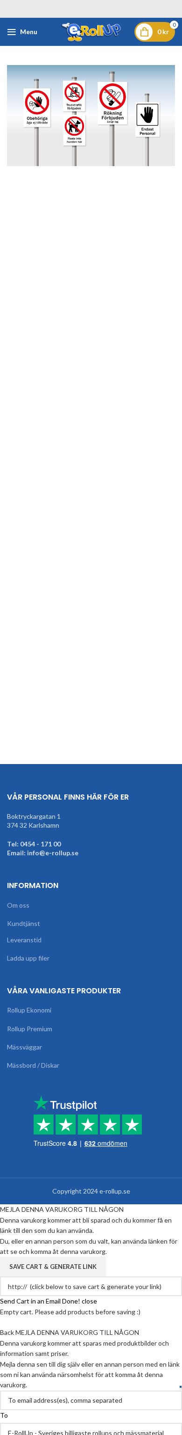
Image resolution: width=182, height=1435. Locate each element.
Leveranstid (24, 940)
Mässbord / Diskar (33, 1065)
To (4, 1415)
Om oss (18, 905)
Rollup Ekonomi (29, 1010)
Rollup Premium (29, 1029)
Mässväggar (24, 1047)
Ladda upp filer (28, 958)
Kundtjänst (23, 923)
